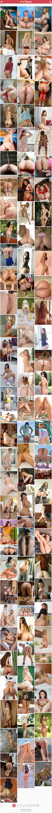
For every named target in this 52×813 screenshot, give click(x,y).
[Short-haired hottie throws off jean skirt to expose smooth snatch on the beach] (8, 483)
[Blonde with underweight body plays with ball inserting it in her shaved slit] (26, 43)
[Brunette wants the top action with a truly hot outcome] (26, 310)
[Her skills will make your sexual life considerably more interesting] (26, 504)
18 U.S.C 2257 (23, 809)
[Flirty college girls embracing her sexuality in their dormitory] (8, 350)
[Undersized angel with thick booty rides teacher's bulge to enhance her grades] (43, 337)
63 (30, 805)
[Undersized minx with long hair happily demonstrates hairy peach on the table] (43, 700)
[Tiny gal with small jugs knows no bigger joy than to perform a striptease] (26, 776)
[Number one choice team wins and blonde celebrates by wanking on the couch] (43, 516)
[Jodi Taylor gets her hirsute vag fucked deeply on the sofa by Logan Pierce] (8, 435)
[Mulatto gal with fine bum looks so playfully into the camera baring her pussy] (8, 688)
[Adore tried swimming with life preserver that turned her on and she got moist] (43, 167)
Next (37, 805)
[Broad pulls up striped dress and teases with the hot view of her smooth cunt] (26, 67)
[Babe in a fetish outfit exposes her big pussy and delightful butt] (26, 92)
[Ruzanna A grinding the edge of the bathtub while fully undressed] (8, 765)
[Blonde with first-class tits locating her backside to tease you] (43, 313)
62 (27, 805)
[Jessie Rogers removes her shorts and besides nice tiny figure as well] (8, 399)
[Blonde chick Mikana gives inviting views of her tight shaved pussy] (43, 639)
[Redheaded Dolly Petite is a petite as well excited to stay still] (26, 593)
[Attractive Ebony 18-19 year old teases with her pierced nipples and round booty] (26, 189)
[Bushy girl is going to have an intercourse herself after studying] (26, 629)
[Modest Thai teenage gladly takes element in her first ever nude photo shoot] (8, 714)
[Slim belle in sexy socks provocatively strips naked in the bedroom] (26, 480)
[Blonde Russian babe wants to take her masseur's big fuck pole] (8, 459)
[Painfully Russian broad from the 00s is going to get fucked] (43, 239)
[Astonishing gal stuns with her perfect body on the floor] (43, 143)
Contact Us (29, 809)
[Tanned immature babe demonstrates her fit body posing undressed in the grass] (8, 740)
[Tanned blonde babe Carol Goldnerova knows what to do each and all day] (43, 774)
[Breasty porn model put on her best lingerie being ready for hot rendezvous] (26, 702)
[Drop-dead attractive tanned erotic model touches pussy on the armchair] (26, 213)
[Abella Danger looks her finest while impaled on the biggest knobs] (43, 457)
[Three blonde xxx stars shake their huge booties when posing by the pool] (26, 611)
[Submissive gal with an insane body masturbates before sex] (8, 374)
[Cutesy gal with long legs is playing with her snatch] (43, 263)
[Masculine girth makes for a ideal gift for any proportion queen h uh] (8, 278)
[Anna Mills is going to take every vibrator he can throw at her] (8, 163)
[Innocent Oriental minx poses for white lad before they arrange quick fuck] (26, 542)
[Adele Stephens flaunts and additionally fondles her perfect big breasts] (26, 115)
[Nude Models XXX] (26, 1)
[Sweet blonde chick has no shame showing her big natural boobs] (8, 116)
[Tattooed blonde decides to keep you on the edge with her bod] (8, 507)
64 (33, 805)
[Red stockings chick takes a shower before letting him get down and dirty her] (43, 94)
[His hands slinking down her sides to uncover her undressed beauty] (8, 139)
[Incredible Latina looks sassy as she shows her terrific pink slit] (8, 550)
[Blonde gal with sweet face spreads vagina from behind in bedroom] (26, 409)
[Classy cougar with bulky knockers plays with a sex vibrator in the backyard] (43, 383)
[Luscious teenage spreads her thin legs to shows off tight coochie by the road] (43, 407)
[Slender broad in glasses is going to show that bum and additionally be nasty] (43, 676)
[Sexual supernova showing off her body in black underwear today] (26, 237)
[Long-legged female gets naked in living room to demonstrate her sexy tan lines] (43, 360)
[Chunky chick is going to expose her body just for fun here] (26, 286)
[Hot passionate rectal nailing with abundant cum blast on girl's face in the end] (8, 639)
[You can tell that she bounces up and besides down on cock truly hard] (43, 19)
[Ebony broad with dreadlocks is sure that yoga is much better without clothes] (43, 214)
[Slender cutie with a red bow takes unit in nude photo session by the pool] (8, 18)
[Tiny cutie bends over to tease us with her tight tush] (43, 749)
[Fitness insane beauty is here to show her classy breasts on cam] (43, 614)
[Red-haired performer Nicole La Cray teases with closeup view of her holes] (26, 139)
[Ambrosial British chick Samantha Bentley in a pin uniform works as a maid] (26, 384)
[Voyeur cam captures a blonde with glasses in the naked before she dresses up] (26, 569)
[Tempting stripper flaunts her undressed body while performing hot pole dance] (8, 790)
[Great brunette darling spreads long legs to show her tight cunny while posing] (8, 663)
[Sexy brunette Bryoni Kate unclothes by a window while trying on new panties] (43, 590)
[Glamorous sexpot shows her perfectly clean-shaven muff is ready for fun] (43, 288)
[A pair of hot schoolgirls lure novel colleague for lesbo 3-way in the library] (8, 592)
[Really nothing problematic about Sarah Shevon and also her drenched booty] (43, 43)
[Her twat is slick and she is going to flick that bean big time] (8, 186)
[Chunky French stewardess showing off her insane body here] (8, 43)
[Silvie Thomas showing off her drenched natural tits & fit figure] (26, 360)
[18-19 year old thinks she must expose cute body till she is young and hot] (26, 751)
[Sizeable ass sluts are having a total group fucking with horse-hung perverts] (43, 474)
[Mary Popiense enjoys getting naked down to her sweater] (8, 67)
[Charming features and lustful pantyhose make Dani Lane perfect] (8, 232)
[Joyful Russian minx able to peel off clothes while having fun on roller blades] (26, 653)
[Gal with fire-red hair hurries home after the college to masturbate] (43, 432)
